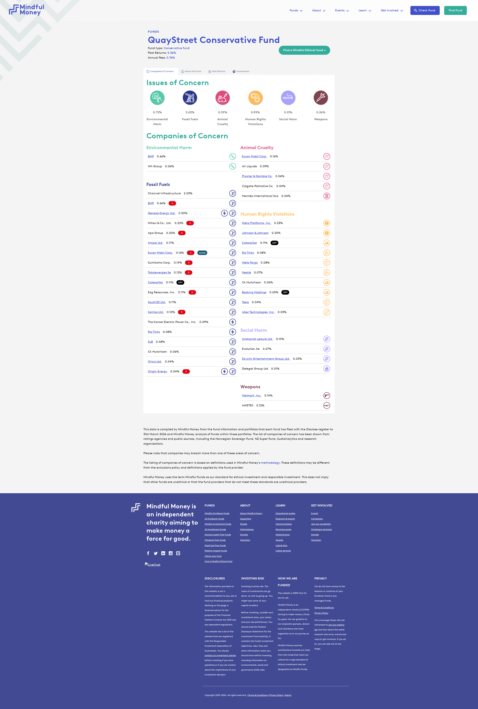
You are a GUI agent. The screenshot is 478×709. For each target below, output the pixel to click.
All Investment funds (215, 529)
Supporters (245, 518)
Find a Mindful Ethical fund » (304, 50)
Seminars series (283, 529)
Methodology (247, 529)
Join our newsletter (321, 524)
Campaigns (317, 518)
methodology (270, 462)
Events (339, 10)
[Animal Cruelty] (222, 98)
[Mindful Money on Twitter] (156, 553)
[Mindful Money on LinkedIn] (163, 553)
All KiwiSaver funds (214, 518)
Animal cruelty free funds (218, 534)
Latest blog (281, 545)
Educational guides (285, 513)
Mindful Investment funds (218, 524)
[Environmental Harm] (157, 98)
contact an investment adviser (220, 655)
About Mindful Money (251, 513)
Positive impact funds (216, 550)
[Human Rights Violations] (255, 98)
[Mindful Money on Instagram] (171, 553)
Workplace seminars (321, 529)
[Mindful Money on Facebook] (148, 553)
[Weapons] (321, 98)
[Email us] (178, 553)
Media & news (283, 534)
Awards (279, 540)
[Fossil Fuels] (190, 98)
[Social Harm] (288, 98)
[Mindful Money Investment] (27, 10)
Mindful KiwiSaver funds (217, 513)
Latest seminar (283, 550)
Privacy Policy (321, 613)
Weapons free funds (215, 540)
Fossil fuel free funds (215, 545)
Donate (244, 534)
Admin (288, 695)
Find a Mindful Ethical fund (218, 561)
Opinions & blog (284, 524)
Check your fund (213, 556)
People (243, 524)
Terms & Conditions (324, 607)
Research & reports (285, 518)
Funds (153, 31)
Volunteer (245, 540)
